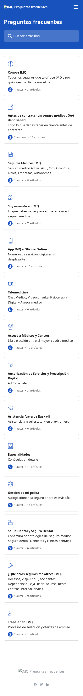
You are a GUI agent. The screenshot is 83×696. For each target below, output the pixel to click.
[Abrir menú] (75, 7)
